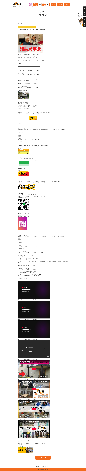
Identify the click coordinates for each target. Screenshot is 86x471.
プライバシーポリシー (46, 466)
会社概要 (38, 466)
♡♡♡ (31, 255)
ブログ (66, 4)
